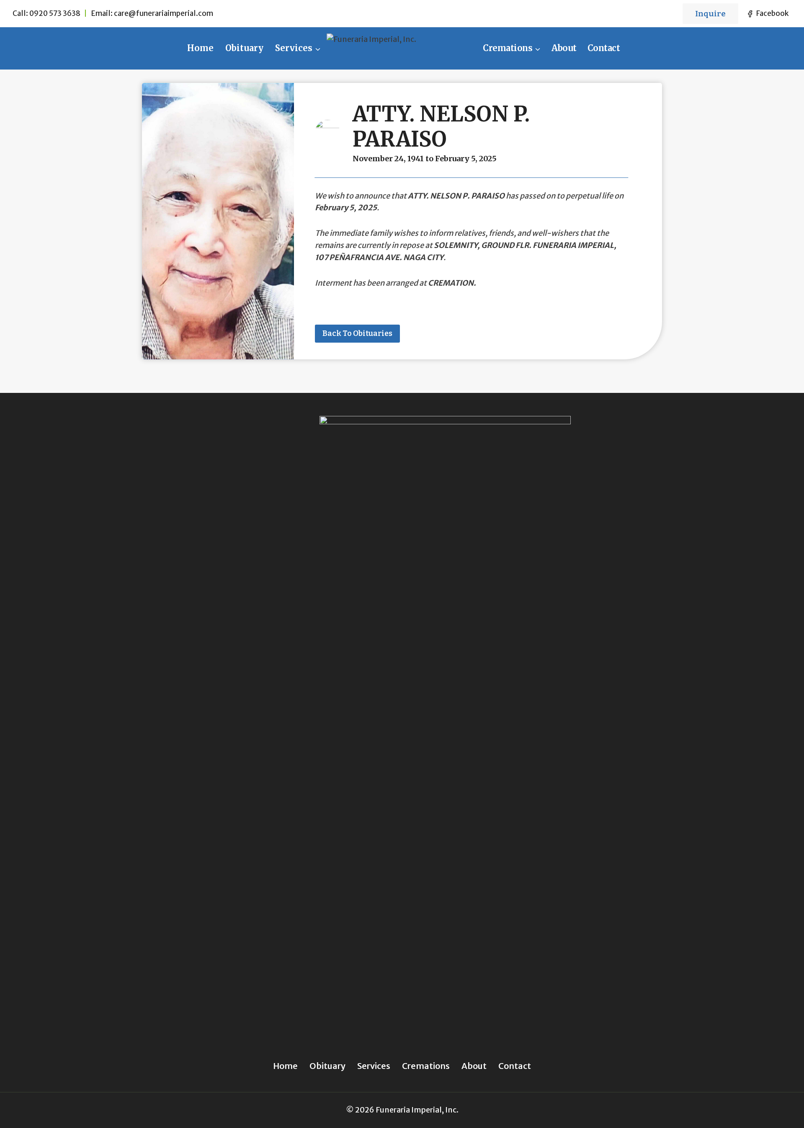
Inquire (710, 13)
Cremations (426, 1066)
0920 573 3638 (54, 13)
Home (200, 48)
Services (373, 1066)
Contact (604, 48)
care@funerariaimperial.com (163, 13)
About (564, 48)
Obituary (244, 48)
